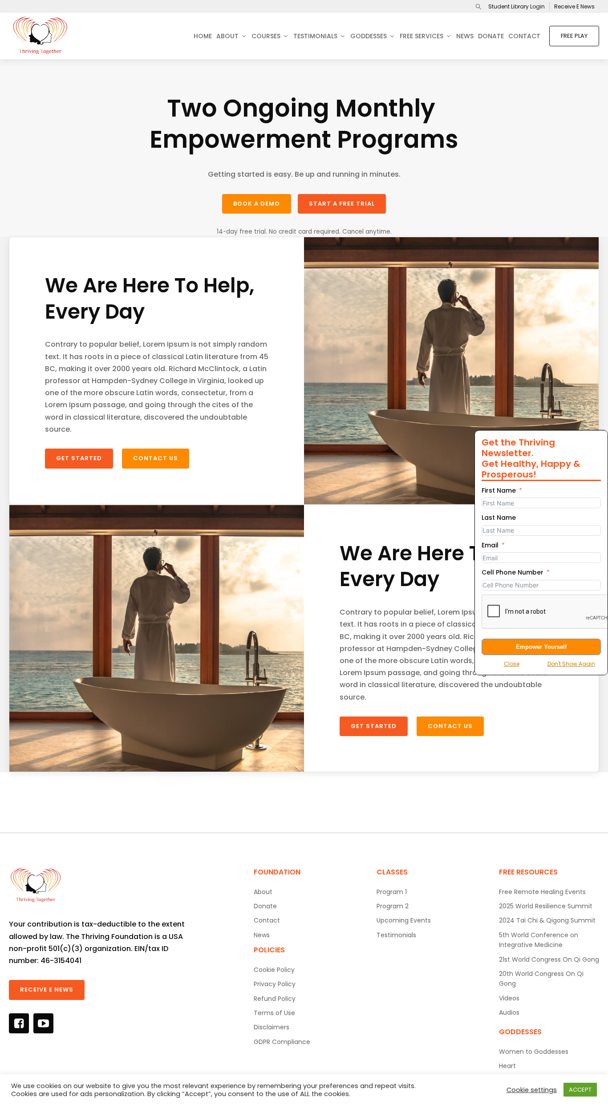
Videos (509, 998)
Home (203, 36)
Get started (79, 458)
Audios (509, 1012)
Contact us (155, 458)
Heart (507, 1065)
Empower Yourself (541, 646)
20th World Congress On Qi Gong (541, 978)
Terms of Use (274, 1012)
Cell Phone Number (512, 572)
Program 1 (392, 891)
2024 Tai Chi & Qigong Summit (547, 920)
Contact (524, 36)
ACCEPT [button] (580, 1089)
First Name (499, 490)
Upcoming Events (404, 920)
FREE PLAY (574, 36)
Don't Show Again (571, 664)
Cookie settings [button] (532, 1090)
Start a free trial (342, 203)
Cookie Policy (274, 969)
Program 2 (393, 906)
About (227, 36)
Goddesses (368, 36)
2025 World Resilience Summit (545, 906)
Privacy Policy (275, 984)
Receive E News (574, 6)
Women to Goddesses (533, 1051)
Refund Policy (275, 998)
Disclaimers (271, 1027)
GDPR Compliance (282, 1041)
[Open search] (478, 7)
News (465, 36)
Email (490, 545)
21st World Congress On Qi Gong (549, 959)
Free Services (421, 36)
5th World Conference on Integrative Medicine (538, 940)
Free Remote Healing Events (542, 891)
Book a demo (256, 203)
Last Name (499, 517)
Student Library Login (516, 6)
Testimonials (315, 36)
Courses (265, 36)
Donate (491, 36)
